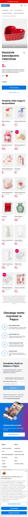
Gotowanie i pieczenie (7, 13)
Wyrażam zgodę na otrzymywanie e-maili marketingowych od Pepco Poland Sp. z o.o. (15, 378)
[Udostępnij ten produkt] (24, 53)
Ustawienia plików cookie (14, 504)
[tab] (15, 46)
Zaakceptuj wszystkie (14, 512)
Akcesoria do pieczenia (19, 13)
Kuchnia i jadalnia (18, 10)
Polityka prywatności (13, 398)
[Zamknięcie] (26, 471)
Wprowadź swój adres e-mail (10, 381)
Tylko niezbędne (14, 508)
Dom (11, 10)
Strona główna (5, 10)
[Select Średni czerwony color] (7, 76)
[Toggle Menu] (25, 5)
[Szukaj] (21, 5)
